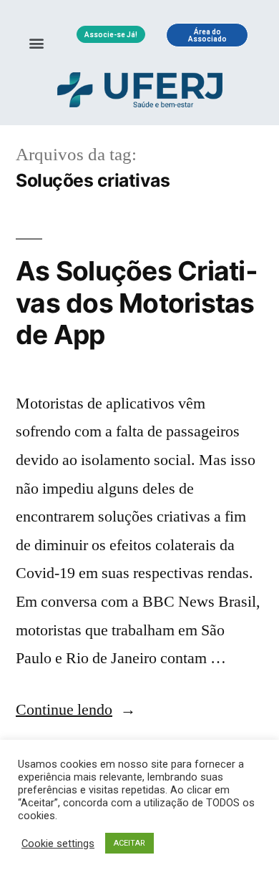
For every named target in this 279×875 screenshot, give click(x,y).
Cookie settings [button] (57, 843)
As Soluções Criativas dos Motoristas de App (137, 303)
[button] (37, 42)
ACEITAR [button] (129, 843)
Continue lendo (76, 710)
